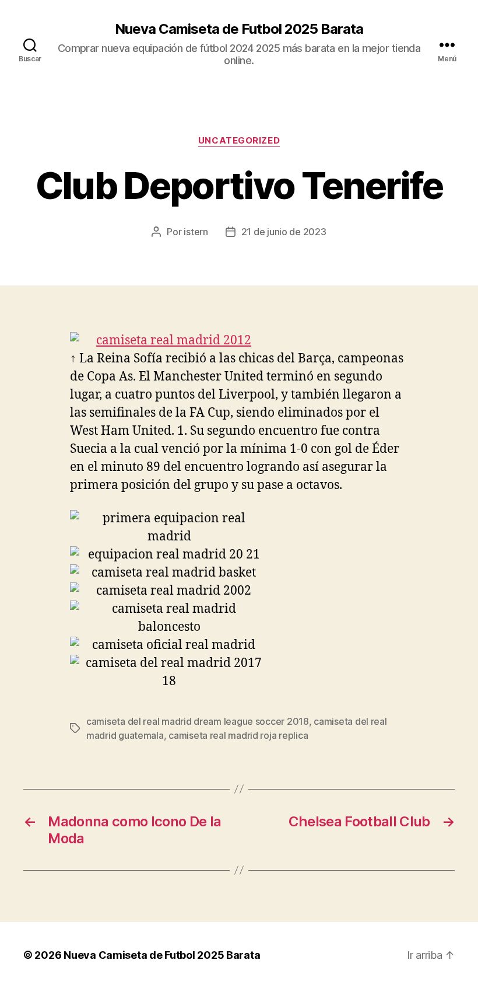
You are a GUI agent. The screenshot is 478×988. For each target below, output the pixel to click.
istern (196, 232)
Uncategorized (239, 140)
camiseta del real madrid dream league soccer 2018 (197, 721)
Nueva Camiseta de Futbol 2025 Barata (239, 29)
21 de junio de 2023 (283, 232)
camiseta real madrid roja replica (238, 735)
